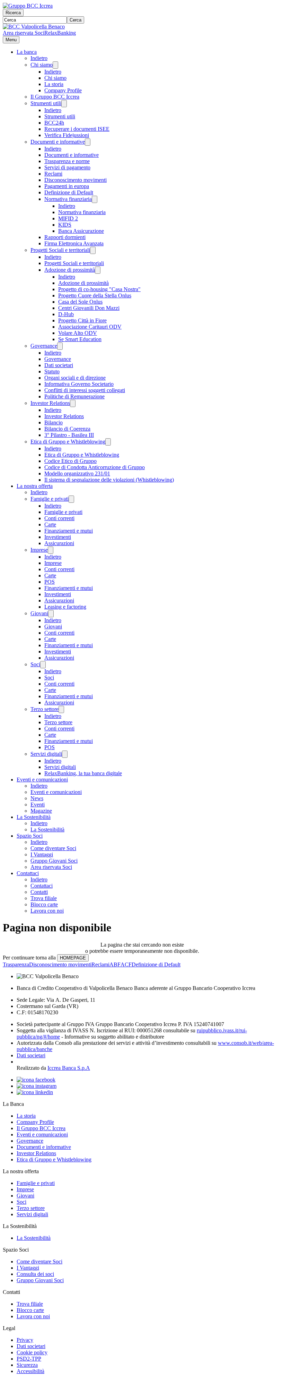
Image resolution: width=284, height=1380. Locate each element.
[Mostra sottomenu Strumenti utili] (64, 103)
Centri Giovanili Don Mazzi (88, 308)
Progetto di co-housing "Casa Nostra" (99, 289)
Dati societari (58, 365)
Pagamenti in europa (66, 186)
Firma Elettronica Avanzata (74, 243)
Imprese (39, 550)
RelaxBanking (60, 33)
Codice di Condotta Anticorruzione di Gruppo (94, 467)
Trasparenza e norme (67, 161)
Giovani (39, 613)
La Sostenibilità (34, 817)
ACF (126, 964)
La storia (53, 84)
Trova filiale (43, 898)
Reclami (53, 174)
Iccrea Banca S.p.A (68, 1068)
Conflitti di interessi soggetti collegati (84, 390)
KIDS (64, 225)
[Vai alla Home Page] (34, 26)
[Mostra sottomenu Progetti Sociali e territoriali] (93, 250)
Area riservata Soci (23, 33)
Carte (50, 524)
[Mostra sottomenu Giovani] (51, 613)
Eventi (37, 804)
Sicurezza (27, 1365)
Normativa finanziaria (68, 199)
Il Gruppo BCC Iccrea (54, 97)
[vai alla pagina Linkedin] (35, 1092)
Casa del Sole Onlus (80, 302)
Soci (35, 664)
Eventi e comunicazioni (42, 779)
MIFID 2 (68, 218)
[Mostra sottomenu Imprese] (50, 550)
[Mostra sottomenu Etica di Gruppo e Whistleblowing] (108, 442)
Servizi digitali (46, 754)
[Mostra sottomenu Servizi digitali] (65, 754)
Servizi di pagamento (67, 167)
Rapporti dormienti (65, 237)
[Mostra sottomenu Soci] (43, 664)
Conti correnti (59, 518)
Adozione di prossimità (69, 270)
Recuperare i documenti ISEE (76, 129)
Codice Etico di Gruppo (70, 461)
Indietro (38, 58)
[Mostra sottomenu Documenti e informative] (87, 142)
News (36, 798)
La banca (27, 52)
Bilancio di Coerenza (67, 429)
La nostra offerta (35, 486)
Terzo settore (44, 709)
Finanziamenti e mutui (68, 531)
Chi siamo (41, 65)
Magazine (41, 811)
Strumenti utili (45, 103)
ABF (115, 964)
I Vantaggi (41, 854)
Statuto (52, 371)
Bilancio (53, 422)
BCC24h (54, 123)
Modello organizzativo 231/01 (77, 473)
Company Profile (63, 90)
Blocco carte (44, 904)
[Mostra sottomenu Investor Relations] (73, 403)
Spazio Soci (30, 836)
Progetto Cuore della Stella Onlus (94, 295)
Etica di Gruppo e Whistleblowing (67, 442)
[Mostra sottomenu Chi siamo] (55, 65)
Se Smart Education (79, 339)
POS (49, 582)
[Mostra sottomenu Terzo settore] (61, 709)
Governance (43, 346)
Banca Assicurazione (81, 231)
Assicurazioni (59, 543)
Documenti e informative (57, 142)
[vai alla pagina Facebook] (36, 1080)
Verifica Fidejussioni (66, 135)
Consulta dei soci (35, 1274)
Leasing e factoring (65, 607)
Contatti (39, 892)
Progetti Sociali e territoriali (60, 250)
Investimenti (57, 537)
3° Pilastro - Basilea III (69, 435)
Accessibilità (30, 1371)
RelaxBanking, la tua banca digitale (83, 773)
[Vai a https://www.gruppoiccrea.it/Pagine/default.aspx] (28, 6)
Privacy (25, 1340)
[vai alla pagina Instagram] (36, 1086)
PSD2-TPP (29, 1359)
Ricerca (13, 12)
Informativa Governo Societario (79, 384)
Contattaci (28, 873)
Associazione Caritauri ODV (90, 327)
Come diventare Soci (53, 848)
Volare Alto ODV (77, 333)
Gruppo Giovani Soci (54, 861)
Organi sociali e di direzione (75, 378)
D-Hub (66, 314)
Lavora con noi (47, 911)
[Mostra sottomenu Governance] (60, 346)
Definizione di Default (68, 192)
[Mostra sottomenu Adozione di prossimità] (97, 270)
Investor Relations (50, 403)
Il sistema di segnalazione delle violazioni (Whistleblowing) (109, 480)
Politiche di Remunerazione (74, 396)
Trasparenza (16, 964)
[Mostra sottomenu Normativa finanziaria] (94, 199)
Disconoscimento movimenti (75, 180)
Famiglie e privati (49, 499)
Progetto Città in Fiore (82, 320)
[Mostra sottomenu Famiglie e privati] (71, 499)
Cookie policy (32, 1352)
